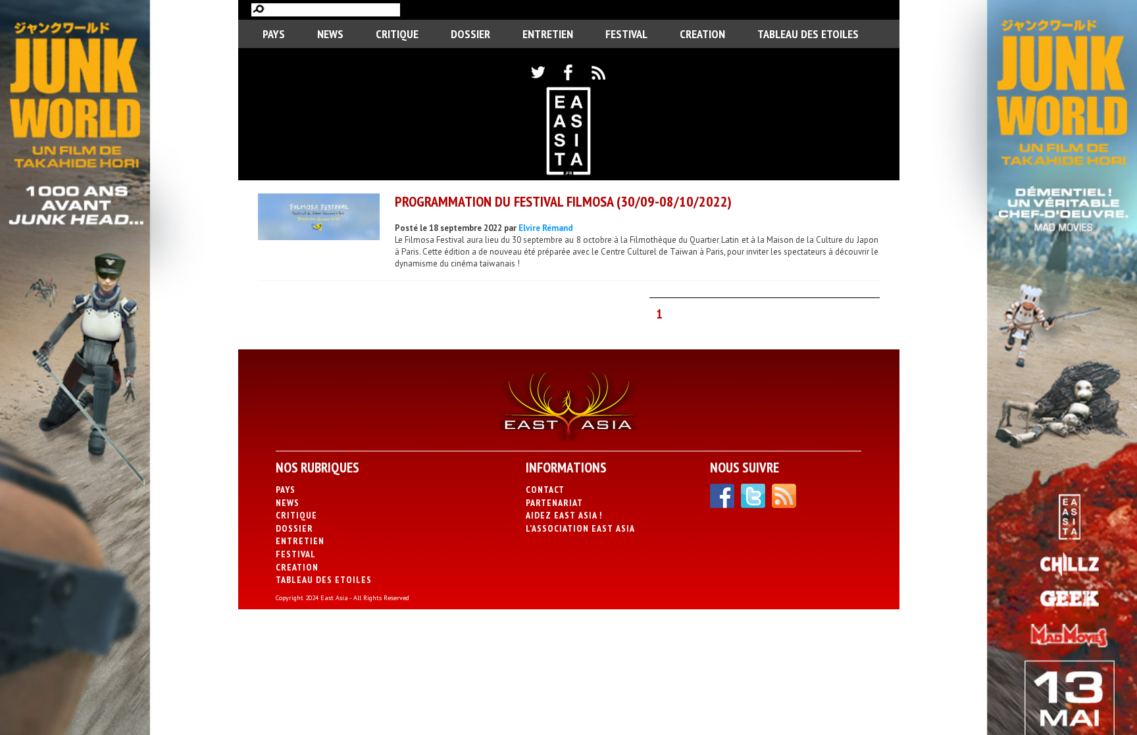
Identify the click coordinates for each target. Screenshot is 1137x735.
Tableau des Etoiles (808, 33)
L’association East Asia (580, 528)
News (330, 33)
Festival (626, 33)
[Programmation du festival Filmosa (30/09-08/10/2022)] (319, 218)
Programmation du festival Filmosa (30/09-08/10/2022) (563, 201)
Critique (397, 33)
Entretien (547, 33)
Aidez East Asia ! (564, 515)
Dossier (470, 33)
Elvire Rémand (545, 228)
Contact (545, 489)
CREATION (702, 33)
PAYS (274, 33)
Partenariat (554, 503)
